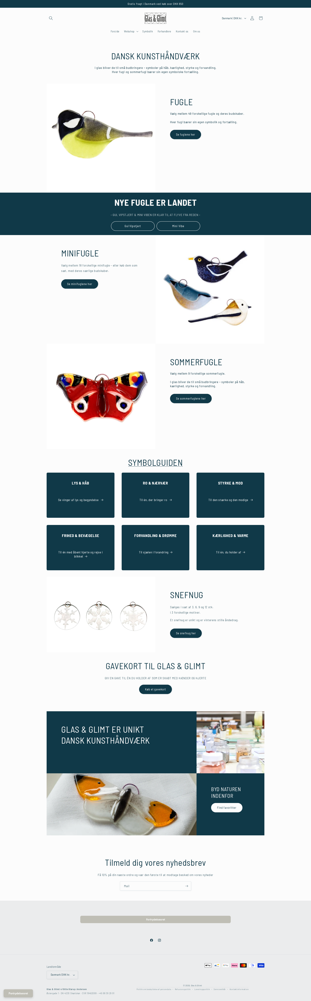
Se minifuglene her (79, 284)
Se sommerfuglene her (191, 398)
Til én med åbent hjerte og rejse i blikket (80, 554)
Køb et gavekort (155, 689)
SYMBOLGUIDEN (155, 462)
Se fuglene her (185, 134)
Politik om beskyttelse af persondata (154, 989)
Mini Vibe (178, 226)
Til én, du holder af (228, 552)
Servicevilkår (220, 989)
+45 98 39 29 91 (106, 993)
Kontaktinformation (239, 989)
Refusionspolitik (183, 989)
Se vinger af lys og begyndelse (78, 500)
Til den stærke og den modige (228, 500)
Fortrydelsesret (155, 919)
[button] (51, 18)
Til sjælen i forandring (153, 552)
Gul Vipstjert (133, 226)
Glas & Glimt (196, 985)
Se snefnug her (186, 633)
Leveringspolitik (202, 989)
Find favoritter (226, 807)
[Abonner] (186, 886)
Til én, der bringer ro (153, 500)
